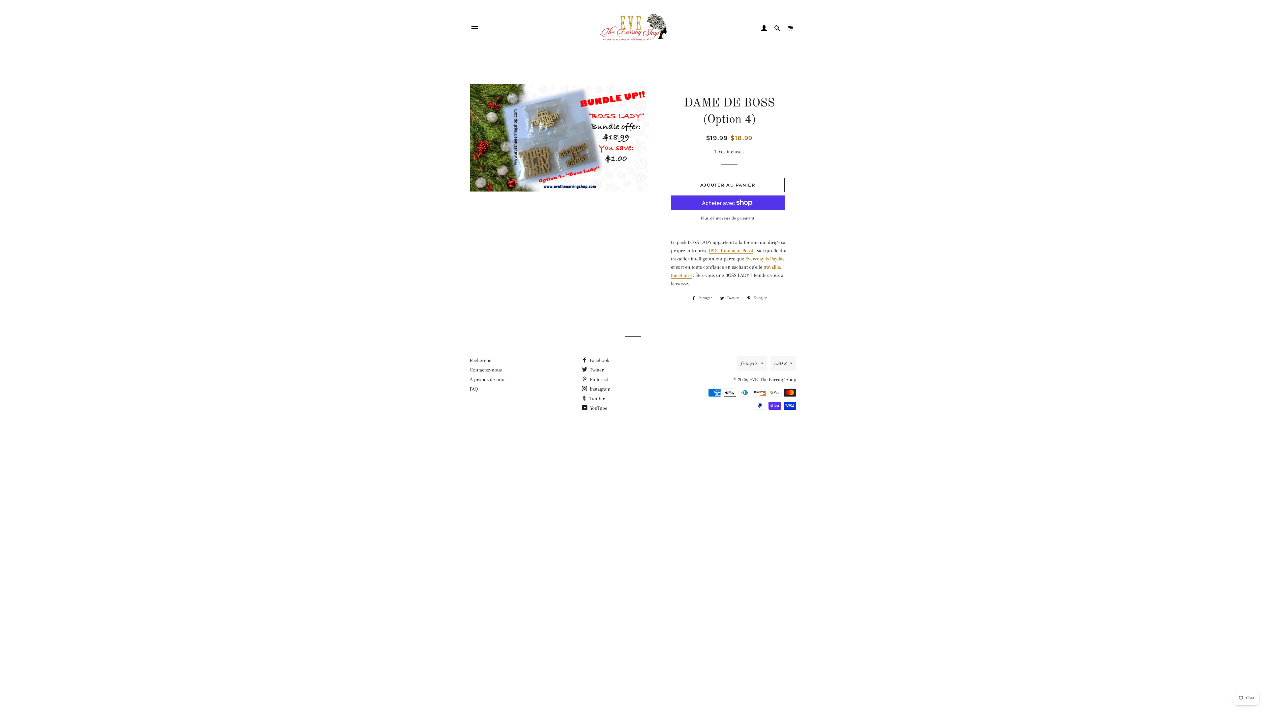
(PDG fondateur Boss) (731, 250)
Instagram (599, 389)
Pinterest (598, 379)
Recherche (480, 360)
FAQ (474, 389)
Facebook (598, 360)
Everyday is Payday (765, 259)
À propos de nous (488, 379)
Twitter (596, 370)
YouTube (598, 408)
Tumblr (596, 398)
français (749, 363)
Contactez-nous (486, 370)
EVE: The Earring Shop (772, 379)
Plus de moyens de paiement (727, 218)
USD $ (780, 363)
